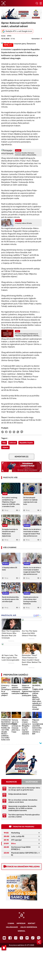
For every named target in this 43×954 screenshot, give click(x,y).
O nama (11, 923)
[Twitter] (21, 938)
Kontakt (31, 923)
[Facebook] (10, 938)
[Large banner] (21, 14)
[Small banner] (21, 762)
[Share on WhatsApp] (18, 432)
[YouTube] (4, 938)
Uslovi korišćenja (28, 927)
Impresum (21, 923)
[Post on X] (14, 432)
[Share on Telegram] (10, 432)
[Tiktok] (32, 938)
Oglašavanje (12, 927)
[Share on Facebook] (6, 432)
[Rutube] (27, 938)
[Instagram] (15, 938)
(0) (21, 456)
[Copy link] (2, 432)
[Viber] (38, 938)
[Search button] (37, 3)
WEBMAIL (21, 931)
